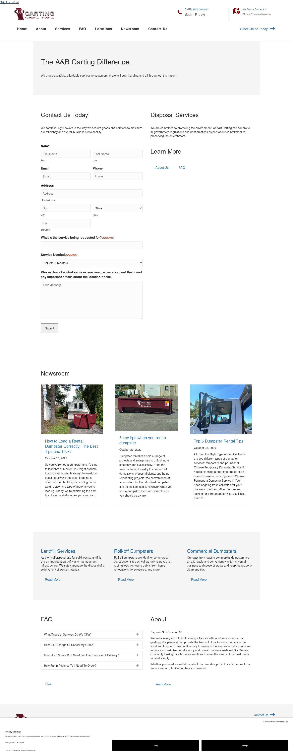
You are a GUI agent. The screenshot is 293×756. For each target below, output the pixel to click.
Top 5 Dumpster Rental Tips (218, 441)
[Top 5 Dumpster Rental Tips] (221, 425)
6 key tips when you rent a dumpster (142, 440)
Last (95, 160)
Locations (103, 28)
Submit (49, 328)
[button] (91, 634)
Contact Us (157, 28)
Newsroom (130, 28)
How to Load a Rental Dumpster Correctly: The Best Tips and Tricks (71, 446)
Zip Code (45, 229)
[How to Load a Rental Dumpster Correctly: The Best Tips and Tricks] (72, 425)
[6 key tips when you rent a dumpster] (146, 407)
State (95, 214)
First (43, 160)
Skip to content (9, 2)
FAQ (82, 28)
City (43, 214)
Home (22, 28)
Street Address (48, 199)
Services (62, 28)
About (41, 28)
